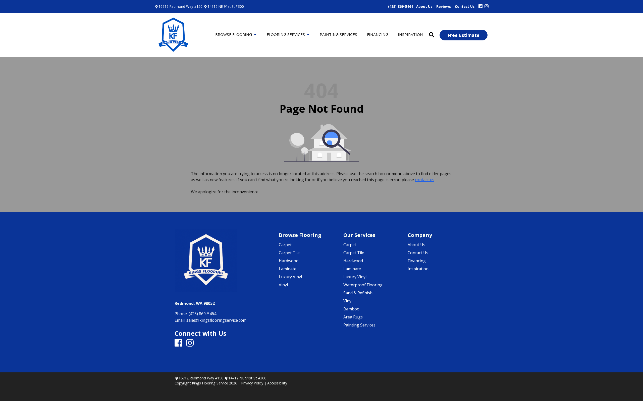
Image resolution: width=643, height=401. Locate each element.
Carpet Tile (289, 253)
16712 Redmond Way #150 (201, 378)
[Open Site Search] (432, 35)
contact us (424, 179)
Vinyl (283, 285)
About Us (416, 245)
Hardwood (288, 261)
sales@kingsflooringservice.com (216, 320)
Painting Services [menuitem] (338, 34)
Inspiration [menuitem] (410, 34)
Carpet (285, 245)
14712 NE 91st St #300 (225, 6)
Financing (417, 261)
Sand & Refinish (357, 293)
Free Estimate (463, 35)
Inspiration (418, 269)
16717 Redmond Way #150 (180, 6)
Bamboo (351, 309)
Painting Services (359, 325)
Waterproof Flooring (363, 285)
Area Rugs (353, 317)
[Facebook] (480, 6)
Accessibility (277, 383)
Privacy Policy (252, 383)
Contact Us (418, 253)
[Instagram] (487, 6)
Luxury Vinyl (290, 277)
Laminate (287, 269)
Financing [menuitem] (377, 34)
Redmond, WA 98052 (195, 303)
